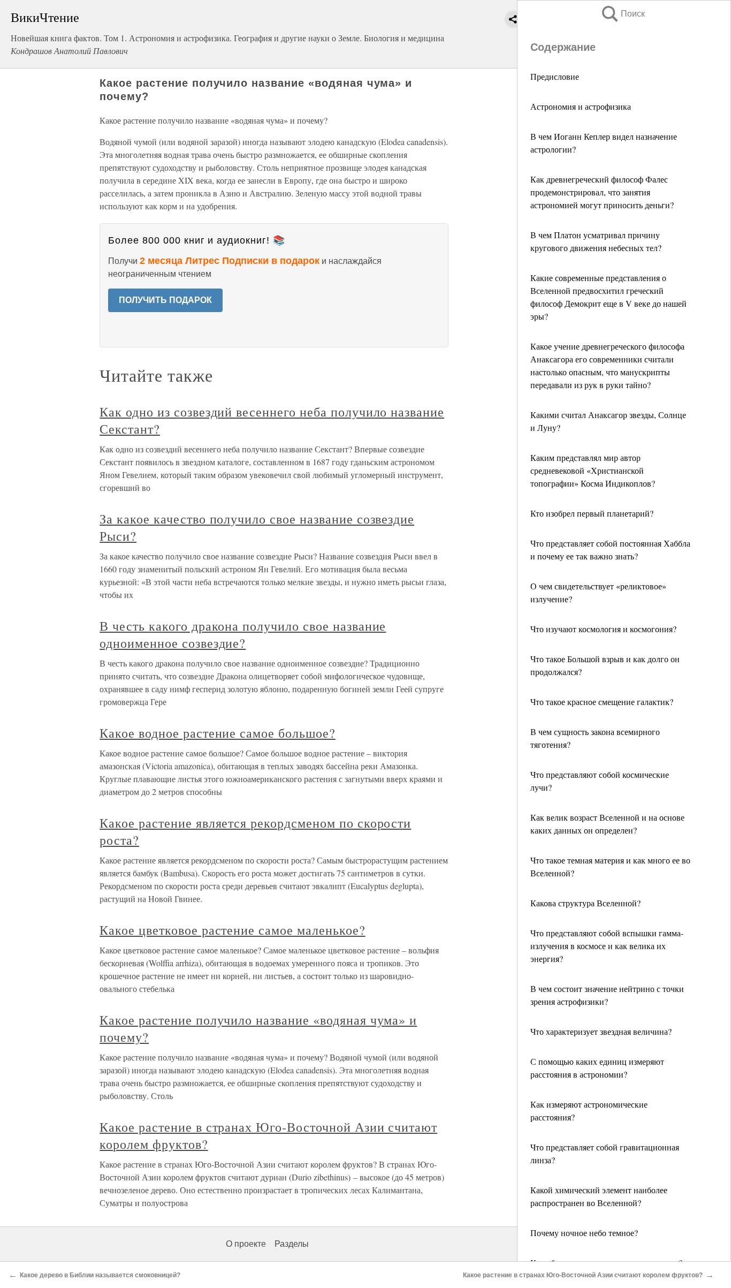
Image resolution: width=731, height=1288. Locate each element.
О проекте (246, 1243)
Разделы (292, 1243)
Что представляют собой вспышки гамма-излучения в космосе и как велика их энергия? (606, 945)
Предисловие (554, 76)
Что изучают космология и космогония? (603, 628)
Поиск (622, 13)
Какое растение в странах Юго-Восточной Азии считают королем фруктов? (583, 1275)
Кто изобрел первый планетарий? (591, 513)
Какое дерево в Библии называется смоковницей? (100, 1275)
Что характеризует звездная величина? (601, 1031)
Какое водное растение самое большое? (218, 732)
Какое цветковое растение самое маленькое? (232, 929)
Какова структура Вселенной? (585, 902)
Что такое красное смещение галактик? (601, 701)
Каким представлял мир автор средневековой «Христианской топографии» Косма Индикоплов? (592, 470)
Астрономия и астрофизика (580, 106)
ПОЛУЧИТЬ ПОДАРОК (165, 300)
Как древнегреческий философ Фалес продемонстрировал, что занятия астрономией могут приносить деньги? (602, 191)
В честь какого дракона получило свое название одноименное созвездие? (243, 634)
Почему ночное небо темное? (584, 1232)
